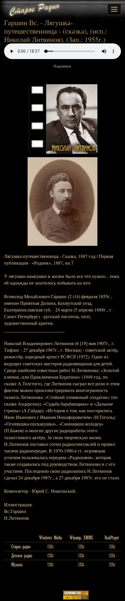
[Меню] (114, 9)
